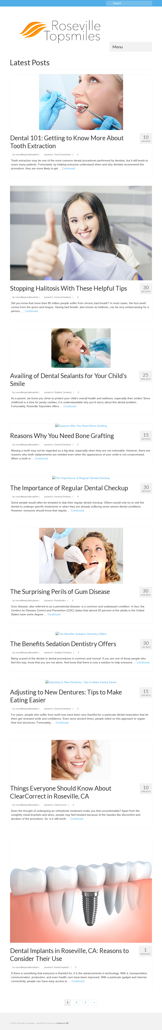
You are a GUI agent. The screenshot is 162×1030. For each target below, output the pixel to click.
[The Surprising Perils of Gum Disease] (81, 555)
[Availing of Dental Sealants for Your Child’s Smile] (81, 347)
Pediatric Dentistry (63, 392)
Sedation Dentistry (63, 652)
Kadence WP (63, 1023)
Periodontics (60, 600)
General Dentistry (62, 297)
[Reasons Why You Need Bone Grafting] (81, 425)
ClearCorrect (60, 805)
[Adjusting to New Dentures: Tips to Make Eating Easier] (81, 681)
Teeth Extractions (62, 154)
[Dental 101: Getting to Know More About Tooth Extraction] (81, 101)
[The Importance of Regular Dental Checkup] (81, 477)
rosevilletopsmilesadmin (26, 154)
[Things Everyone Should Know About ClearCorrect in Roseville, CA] (81, 760)
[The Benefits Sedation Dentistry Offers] (81, 633)
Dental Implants (61, 967)
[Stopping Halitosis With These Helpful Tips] (81, 232)
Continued (68, 168)
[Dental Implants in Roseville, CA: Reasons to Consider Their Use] (81, 889)
